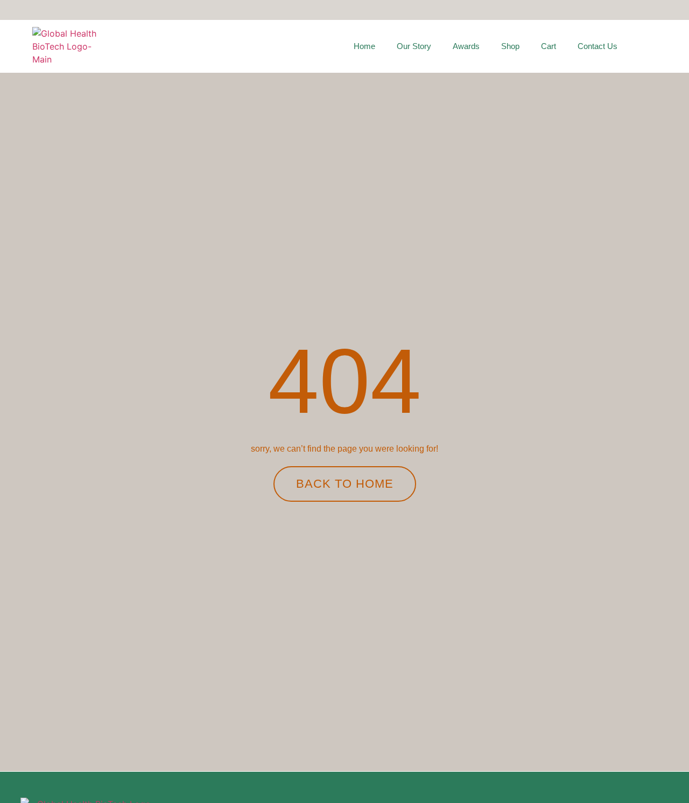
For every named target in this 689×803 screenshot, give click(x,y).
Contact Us (597, 46)
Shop (510, 46)
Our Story (414, 46)
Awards (466, 46)
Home (364, 46)
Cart (548, 46)
